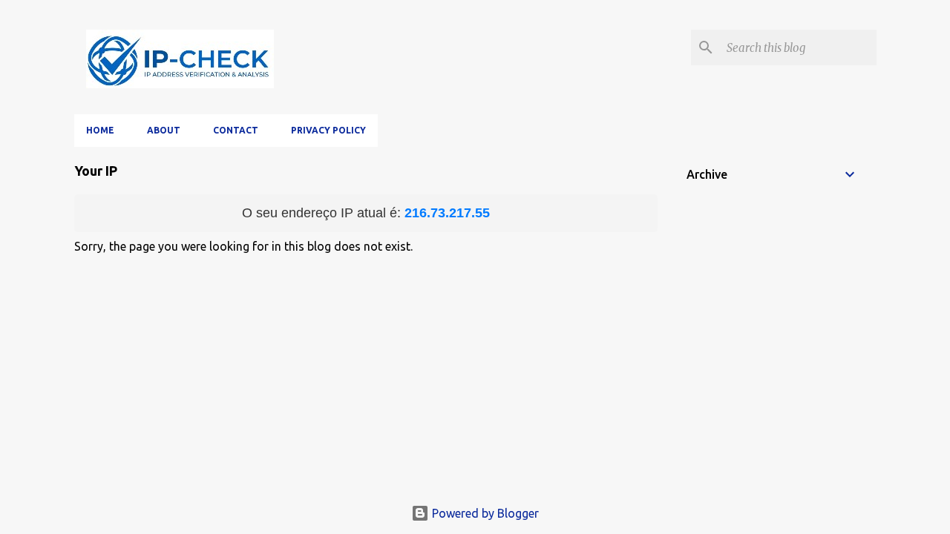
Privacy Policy (328, 130)
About (163, 130)
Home (100, 130)
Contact (235, 130)
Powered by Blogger (484, 513)
